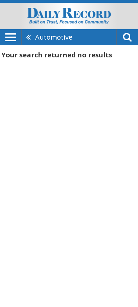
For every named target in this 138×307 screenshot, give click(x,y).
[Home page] (69, 15)
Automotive (53, 37)
